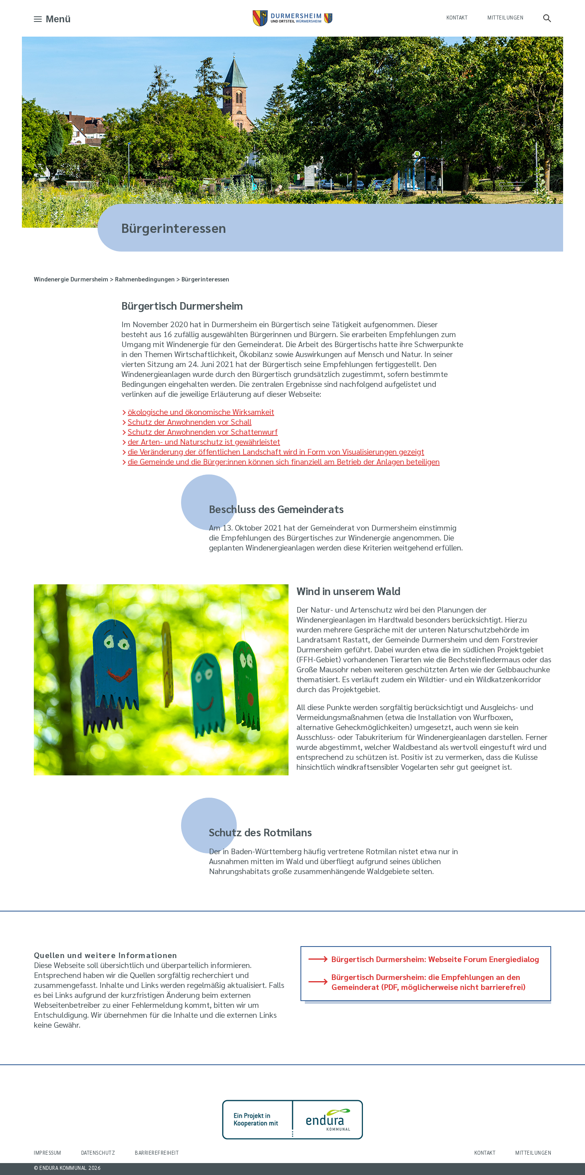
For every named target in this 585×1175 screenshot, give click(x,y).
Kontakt (457, 17)
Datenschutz (98, 1153)
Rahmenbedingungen (145, 279)
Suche (547, 18)
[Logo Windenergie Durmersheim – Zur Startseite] (292, 18)
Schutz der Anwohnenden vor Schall (190, 421)
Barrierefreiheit (157, 1153)
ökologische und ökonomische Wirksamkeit (201, 411)
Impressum (47, 1153)
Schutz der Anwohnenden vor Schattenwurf (203, 431)
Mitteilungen (505, 17)
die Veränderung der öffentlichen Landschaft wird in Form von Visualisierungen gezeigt (276, 451)
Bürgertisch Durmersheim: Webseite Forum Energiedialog (435, 959)
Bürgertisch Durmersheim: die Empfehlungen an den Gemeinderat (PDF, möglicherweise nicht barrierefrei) (428, 982)
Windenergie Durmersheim (71, 279)
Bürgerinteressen (205, 279)
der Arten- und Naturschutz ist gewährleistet (204, 441)
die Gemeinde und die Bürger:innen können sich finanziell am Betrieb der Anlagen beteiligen (284, 461)
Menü (58, 19)
